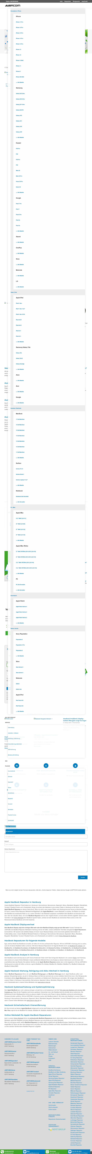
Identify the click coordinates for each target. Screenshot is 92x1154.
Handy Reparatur (53, 1076)
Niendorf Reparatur (76, 1051)
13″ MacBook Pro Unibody (78, 948)
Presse (50, 1056)
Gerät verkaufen (53, 1107)
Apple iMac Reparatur (55, 1091)
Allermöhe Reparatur (76, 1118)
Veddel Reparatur (75, 1087)
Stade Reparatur (75, 1053)
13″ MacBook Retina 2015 (26, 950)
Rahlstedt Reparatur (76, 1139)
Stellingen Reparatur (76, 1130)
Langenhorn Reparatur (77, 1047)
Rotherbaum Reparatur (77, 1060)
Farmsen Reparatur (76, 1141)
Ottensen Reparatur (76, 1126)
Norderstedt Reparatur (77, 1043)
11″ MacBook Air (79, 950)
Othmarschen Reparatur (77, 1128)
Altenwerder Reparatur (77, 1068)
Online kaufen (52, 1109)
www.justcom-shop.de (44, 982)
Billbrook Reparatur (76, 1091)
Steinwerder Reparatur (77, 1062)
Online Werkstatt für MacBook (67, 936)
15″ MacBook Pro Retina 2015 (37, 948)
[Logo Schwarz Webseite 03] (12, 5)
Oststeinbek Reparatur (77, 1099)
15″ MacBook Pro (66, 948)
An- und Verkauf (53, 1052)
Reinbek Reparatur (76, 1105)
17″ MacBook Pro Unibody (75, 946)
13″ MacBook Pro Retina (11, 950)
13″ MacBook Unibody (41, 950)
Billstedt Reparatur (76, 1080)
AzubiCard (51, 1095)
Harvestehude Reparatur (78, 1124)
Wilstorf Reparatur (76, 1074)
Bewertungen (52, 1046)
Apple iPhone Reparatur (55, 1074)
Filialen (75, 958)
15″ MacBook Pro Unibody (20, 948)
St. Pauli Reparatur (76, 1134)
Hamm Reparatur (75, 1089)
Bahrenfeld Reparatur (77, 1122)
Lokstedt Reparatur (76, 1112)
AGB (50, 1060)
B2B (50, 1097)
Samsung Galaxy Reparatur (56, 1078)
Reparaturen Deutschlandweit (57, 1119)
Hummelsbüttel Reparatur (78, 1045)
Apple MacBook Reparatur (56, 1084)
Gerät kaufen (52, 1105)
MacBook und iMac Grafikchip (57, 1072)
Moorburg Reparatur (76, 1072)
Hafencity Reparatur (76, 1136)
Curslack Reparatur (76, 1107)
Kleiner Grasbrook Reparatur (79, 1085)
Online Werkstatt (18, 918)
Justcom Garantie (54, 1041)
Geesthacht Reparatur (77, 1097)
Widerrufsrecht (53, 1050)
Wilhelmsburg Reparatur (77, 1076)
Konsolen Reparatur (54, 1093)
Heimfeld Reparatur (76, 1066)
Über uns (51, 1054)
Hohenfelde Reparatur (77, 1055)
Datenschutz (52, 1048)
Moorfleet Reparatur (76, 1082)
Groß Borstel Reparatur (77, 1116)
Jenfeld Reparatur (76, 1143)
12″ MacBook (60, 950)
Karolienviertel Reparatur (78, 1132)
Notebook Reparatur (54, 1087)
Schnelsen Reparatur (77, 1049)
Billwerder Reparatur (76, 1103)
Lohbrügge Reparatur (77, 1120)
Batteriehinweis (53, 1044)
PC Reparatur (52, 1089)
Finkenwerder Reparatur (77, 1070)
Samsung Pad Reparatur (56, 1082)
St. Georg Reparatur (76, 1058)
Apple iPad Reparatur (55, 1080)
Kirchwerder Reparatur (77, 1095)
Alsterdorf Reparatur (76, 1114)
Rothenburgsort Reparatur (78, 1093)
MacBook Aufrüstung (54, 1070)
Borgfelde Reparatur (76, 1078)
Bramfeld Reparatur (76, 1145)
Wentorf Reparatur (76, 1109)
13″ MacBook (51, 950)
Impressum (52, 1058)
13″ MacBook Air (69, 950)
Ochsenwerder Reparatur (78, 1064)
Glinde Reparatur (75, 1101)
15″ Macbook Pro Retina (53, 948)
